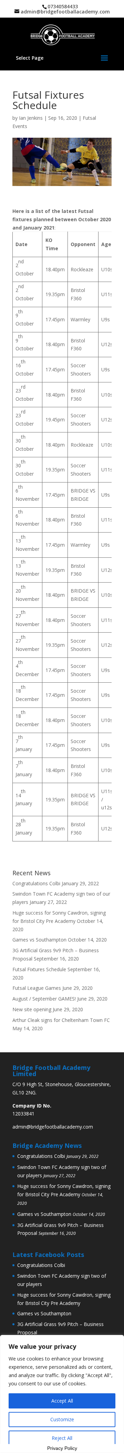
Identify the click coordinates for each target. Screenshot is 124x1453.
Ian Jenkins (31, 118)
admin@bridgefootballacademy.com (52, 1126)
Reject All (62, 1438)
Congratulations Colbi (36, 883)
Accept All (62, 1400)
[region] (62, 1394)
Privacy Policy (62, 1448)
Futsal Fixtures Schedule (39, 969)
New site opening (31, 1009)
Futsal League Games (36, 988)
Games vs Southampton (39, 939)
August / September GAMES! (44, 998)
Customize (62, 1419)
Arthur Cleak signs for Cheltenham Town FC (61, 1020)
